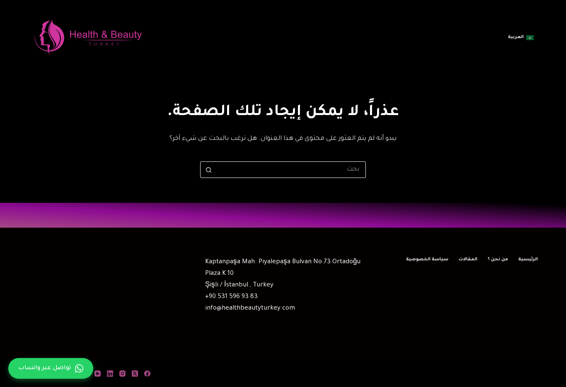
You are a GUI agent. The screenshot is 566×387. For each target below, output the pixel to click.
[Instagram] (122, 373)
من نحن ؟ (498, 259)
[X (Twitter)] (135, 373)
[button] (521, 38)
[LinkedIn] (110, 373)
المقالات (468, 259)
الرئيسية (528, 259)
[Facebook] (147, 373)
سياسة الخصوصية (427, 259)
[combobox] (290, 169)
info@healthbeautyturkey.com (250, 308)
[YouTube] (97, 373)
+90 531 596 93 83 (231, 296)
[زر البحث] (208, 170)
